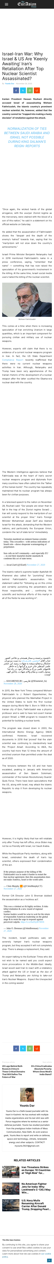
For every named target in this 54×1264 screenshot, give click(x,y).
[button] (6, 4)
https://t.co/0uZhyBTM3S (32, 922)
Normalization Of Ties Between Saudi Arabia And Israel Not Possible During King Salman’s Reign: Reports (27, 137)
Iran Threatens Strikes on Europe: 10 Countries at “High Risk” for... (36, 1170)
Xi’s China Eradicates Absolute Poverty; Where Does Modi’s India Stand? (41, 1070)
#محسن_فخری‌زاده (30, 660)
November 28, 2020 (13, 683)
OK (49, 1260)
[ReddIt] (37, 90)
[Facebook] (16, 90)
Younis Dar (9, 83)
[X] (23, 90)
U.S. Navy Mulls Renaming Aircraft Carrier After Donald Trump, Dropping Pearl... (36, 1205)
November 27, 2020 (36, 565)
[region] (27, 31)
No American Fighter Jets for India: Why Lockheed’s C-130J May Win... (36, 1188)
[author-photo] (27, 1101)
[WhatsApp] (30, 90)
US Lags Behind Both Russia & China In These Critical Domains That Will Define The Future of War (13, 1071)
